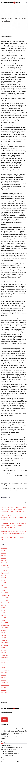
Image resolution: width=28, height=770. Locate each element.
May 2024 (3, 612)
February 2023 (4, 640)
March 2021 (4, 665)
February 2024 (4, 620)
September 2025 (5, 573)
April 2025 (3, 585)
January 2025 (4, 593)
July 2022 (3, 647)
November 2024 (5, 598)
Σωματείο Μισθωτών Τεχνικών (7, 751)
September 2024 (5, 602)
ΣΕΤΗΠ (2, 759)
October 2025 (4, 570)
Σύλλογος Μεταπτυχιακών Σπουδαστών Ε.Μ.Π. (10, 761)
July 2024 (3, 607)
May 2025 (3, 583)
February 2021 (4, 667)
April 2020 (3, 680)
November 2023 (5, 627)
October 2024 (4, 600)
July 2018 (3, 687)
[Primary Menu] (27, 3)
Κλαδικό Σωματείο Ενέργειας (7, 755)
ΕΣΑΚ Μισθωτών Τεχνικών (6, 745)
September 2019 (5, 685)
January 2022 (4, 657)
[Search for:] (14, 502)
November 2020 (5, 670)
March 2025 (4, 588)
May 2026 (3, 555)
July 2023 (3, 630)
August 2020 (4, 672)
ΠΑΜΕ (2, 757)
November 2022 (5, 642)
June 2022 (3, 650)
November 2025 (5, 568)
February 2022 (4, 655)
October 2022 (4, 645)
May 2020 (3, 677)
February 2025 (4, 590)
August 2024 (4, 605)
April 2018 (3, 690)
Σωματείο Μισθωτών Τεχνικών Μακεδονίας (10, 753)
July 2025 (3, 578)
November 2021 (5, 660)
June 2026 (3, 553)
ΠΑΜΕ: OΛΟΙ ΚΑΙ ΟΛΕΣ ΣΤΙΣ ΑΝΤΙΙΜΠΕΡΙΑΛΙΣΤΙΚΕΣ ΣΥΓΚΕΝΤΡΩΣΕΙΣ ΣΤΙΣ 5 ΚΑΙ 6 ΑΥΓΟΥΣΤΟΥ (13, 517)
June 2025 (3, 580)
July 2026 (3, 550)
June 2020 (3, 675)
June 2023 (3, 632)
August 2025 (4, 575)
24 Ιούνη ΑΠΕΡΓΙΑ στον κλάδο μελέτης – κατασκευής (12, 728)
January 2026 (4, 565)
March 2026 (4, 560)
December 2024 (5, 595)
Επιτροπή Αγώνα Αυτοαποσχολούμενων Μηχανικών (11, 747)
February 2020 (4, 682)
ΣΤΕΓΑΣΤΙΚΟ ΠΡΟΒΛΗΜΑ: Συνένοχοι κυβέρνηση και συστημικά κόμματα (13, 737)
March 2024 (4, 617)
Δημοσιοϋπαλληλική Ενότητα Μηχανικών (9, 749)
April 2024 (3, 615)
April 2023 (3, 635)
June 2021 (3, 662)
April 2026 (3, 558)
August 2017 (4, 692)
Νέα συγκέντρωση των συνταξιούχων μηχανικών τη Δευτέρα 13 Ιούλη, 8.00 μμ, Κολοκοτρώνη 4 (13, 532)
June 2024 (3, 610)
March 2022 (4, 652)
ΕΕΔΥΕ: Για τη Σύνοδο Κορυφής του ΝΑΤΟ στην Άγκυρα (12, 538)
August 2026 (4, 548)
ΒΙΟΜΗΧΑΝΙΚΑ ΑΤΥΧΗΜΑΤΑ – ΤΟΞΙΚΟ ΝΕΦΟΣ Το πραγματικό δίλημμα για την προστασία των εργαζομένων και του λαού (13, 525)
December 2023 (5, 625)
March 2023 (4, 637)
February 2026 (4, 563)
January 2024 (4, 622)
